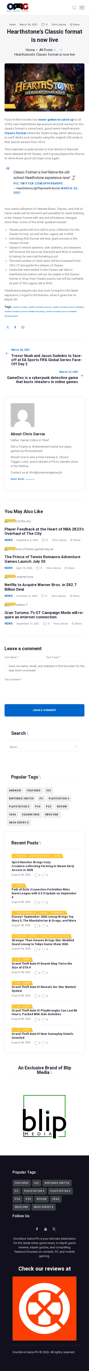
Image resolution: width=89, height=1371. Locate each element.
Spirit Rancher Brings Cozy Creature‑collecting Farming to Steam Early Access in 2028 (43, 866)
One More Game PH (26, 1352)
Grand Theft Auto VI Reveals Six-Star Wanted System (44, 988)
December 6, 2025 (26, 596)
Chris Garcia (59, 24)
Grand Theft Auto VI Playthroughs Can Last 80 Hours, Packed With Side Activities (44, 1012)
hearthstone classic (39, 307)
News (12, 24)
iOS (48, 790)
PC (41, 798)
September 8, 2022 (27, 540)
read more (18, 479)
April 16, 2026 (24, 568)
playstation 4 (59, 798)
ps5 (48, 806)
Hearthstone (20, 307)
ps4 (37, 806)
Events (21, 856)
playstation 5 (19, 806)
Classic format (15, 133)
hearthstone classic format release (24, 311)
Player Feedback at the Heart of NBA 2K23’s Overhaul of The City (44, 531)
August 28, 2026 (21, 874)
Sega (12, 814)
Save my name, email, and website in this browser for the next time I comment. (46, 668)
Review (62, 806)
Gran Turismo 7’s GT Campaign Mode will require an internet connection (44, 615)
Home (30, 50)
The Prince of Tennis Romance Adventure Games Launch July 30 (42, 559)
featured (34, 790)
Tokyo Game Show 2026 (55, 936)
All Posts (46, 50)
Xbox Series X (19, 822)
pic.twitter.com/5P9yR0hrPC (38, 183)
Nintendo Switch (21, 798)
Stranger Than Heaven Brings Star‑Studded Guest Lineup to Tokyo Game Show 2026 (43, 942)
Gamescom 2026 (39, 856)
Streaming (58, 913)
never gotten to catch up (56, 119)
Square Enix (30, 814)
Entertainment (26, 913)
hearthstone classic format (68, 307)
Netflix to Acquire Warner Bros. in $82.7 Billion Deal (40, 587)
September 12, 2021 (27, 623)
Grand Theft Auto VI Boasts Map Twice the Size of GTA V (42, 965)
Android (15, 790)
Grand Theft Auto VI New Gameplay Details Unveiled (42, 1035)
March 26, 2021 (28, 24)
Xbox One (51, 814)
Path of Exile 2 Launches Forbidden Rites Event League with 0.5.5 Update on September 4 (44, 893)
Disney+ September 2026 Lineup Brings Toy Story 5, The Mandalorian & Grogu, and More (44, 918)
